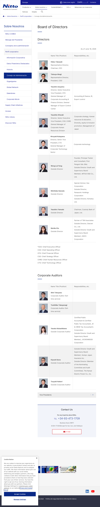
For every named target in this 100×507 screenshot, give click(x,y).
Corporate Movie (13, 99)
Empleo (34, 12)
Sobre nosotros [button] (40, 7)
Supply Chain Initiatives (14, 105)
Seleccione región (69, 2)
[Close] (37, 458)
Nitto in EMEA (10, 34)
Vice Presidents (46, 395)
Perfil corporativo (26, 16)
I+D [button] (68, 7)
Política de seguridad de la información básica (61, 499)
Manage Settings (20, 499)
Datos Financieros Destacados (18, 64)
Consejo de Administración (17, 75)
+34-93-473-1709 (69, 418)
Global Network (12, 87)
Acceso (8, 111)
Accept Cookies (20, 494)
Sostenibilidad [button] (56, 7)
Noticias (25, 12)
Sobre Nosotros (12, 16)
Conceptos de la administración (17, 46)
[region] (20, 481)
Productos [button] (25, 7)
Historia (9, 69)
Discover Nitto (10, 123)
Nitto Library (10, 117)
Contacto (93, 2)
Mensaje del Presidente (13, 40)
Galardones (11, 93)
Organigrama (11, 81)
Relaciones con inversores (83, 7)
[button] (42, 12)
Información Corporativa (16, 58)
